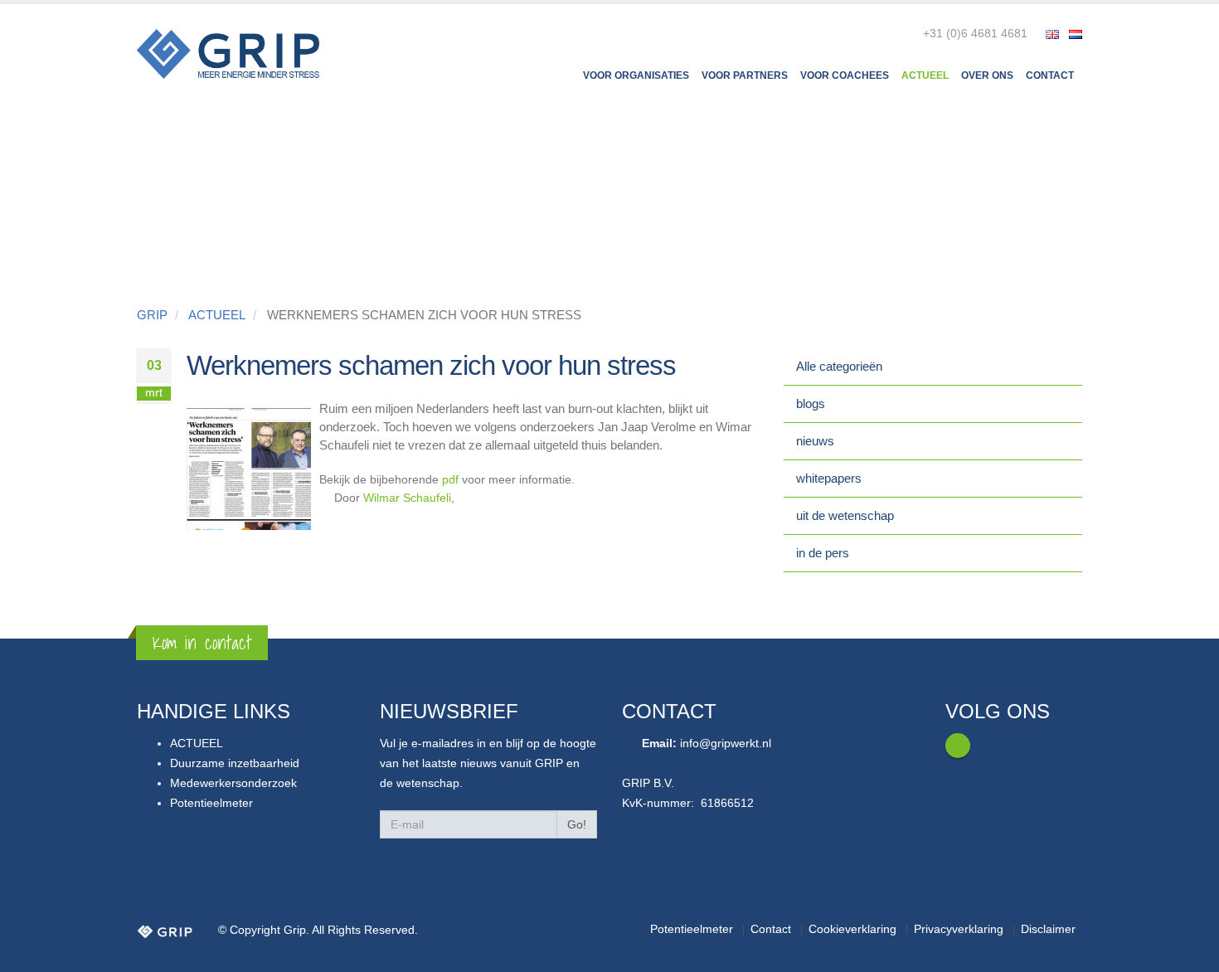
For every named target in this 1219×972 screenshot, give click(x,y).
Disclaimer (1048, 929)
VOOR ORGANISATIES (636, 75)
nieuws (815, 441)
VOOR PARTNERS (745, 75)
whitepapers (829, 478)
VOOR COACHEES (844, 75)
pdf (450, 480)
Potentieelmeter (211, 803)
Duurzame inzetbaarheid (234, 763)
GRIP (152, 315)
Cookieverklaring (852, 929)
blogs (810, 403)
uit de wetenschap (845, 515)
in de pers (822, 553)
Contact (1050, 75)
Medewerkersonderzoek (233, 783)
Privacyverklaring (958, 929)
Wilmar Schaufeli (407, 498)
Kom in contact (202, 643)
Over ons (987, 75)
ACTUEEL (925, 75)
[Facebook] (957, 745)
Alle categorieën (839, 366)
